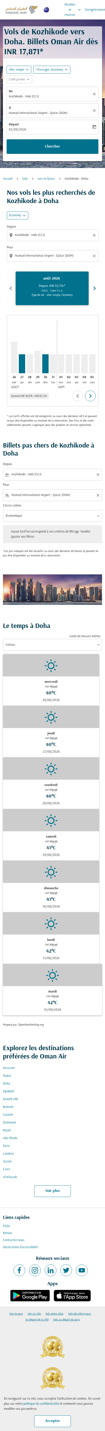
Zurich (7, 1161)
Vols (25, 179)
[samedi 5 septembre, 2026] (92, 363)
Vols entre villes (54, 1313)
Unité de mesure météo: (85, 636)
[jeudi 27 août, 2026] (22, 363)
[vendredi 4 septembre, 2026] (84, 363)
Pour (10, 247)
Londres (8, 1154)
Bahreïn (8, 1107)
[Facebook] (19, 1270)
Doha (6, 1083)
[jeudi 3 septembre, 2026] (77, 363)
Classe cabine (12, 505)
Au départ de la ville (37, 1319)
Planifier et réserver (73, 10)
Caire (6, 1169)
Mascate (9, 1068)
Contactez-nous (13, 1240)
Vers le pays (16, 1313)
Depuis (11, 227)
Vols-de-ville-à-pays (79, 1313)
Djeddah (8, 1091)
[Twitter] (66, 1270)
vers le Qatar (46, 179)
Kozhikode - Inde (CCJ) (24, 96)
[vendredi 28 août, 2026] (30, 363)
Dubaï (7, 1076)
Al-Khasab (10, 1177)
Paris (6, 1146)
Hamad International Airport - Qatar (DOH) (38, 113)
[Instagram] (35, 1270)
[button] (51, 70)
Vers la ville (34, 1313)
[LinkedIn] (50, 1270)
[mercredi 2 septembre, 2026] (69, 363)
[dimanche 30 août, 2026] (45, 363)
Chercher (52, 147)
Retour (7, 1233)
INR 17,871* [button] (23, 52)
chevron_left (11, 288)
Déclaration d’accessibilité (20, 1247)
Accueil (7, 179)
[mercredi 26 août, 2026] (14, 357)
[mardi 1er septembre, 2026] (61, 363)
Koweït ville (10, 1099)
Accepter (52, 1421)
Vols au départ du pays (66, 1319)
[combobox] (53, 235)
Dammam (9, 1122)
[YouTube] (82, 1270)
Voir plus (52, 1191)
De (11, 91)
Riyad (6, 1130)
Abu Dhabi (10, 1138)
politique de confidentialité (41, 1404)
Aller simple (16, 70)
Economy (15, 215)
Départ (14, 124)
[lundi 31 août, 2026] (53, 363)
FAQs (6, 1226)
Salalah (8, 1115)
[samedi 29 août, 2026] (37, 362)
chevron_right (94, 288)
